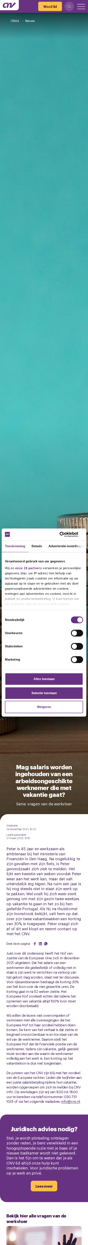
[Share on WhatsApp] (46, 943)
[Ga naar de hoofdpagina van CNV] (9, 5)
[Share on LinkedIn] (40, 943)
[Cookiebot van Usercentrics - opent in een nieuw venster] (64, 534)
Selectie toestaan (44, 693)
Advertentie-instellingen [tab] (66, 546)
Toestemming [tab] (15, 546)
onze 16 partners (28, 568)
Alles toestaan (44, 679)
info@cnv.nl (70, 1101)
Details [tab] (37, 546)
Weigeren (44, 707)
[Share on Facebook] (35, 943)
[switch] (77, 633)
